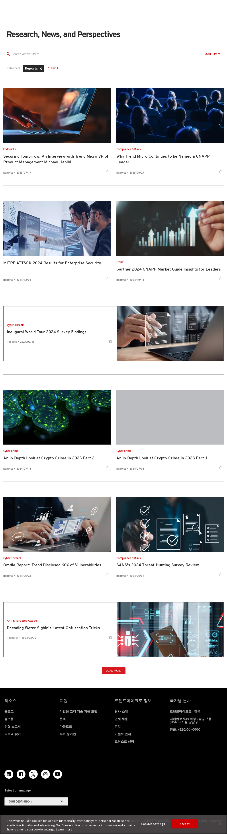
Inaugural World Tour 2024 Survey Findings (46, 331)
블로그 (9, 711)
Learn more (64, 829)
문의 (63, 718)
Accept (185, 824)
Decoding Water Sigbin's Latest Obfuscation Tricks (53, 627)
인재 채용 (121, 718)
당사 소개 (121, 711)
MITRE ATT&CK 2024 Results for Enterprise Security (52, 263)
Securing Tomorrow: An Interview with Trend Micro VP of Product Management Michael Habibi (55, 159)
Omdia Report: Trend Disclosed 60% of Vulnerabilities (52, 565)
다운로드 (66, 726)
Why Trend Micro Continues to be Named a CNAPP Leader (163, 159)
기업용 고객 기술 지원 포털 (78, 711)
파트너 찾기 (12, 733)
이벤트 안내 (123, 733)
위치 (118, 726)
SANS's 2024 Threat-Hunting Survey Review (157, 565)
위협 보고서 (12, 726)
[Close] (220, 823)
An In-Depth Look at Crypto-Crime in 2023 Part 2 (48, 458)
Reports (32, 68)
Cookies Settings (153, 824)
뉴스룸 (9, 718)
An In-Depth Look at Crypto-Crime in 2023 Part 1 (161, 458)
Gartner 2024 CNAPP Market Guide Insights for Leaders (168, 269)
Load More (113, 671)
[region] (113, 824)
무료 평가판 (68, 733)
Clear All (54, 68)
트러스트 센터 (124, 741)
